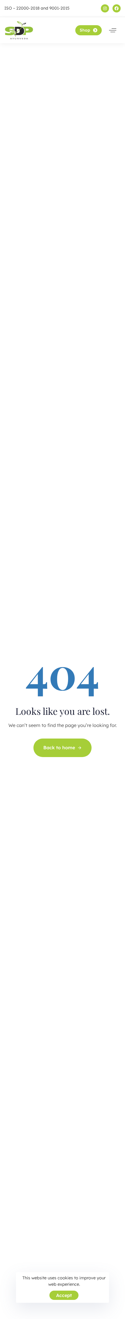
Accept (64, 1295)
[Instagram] (105, 8)
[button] (113, 30)
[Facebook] (116, 8)
